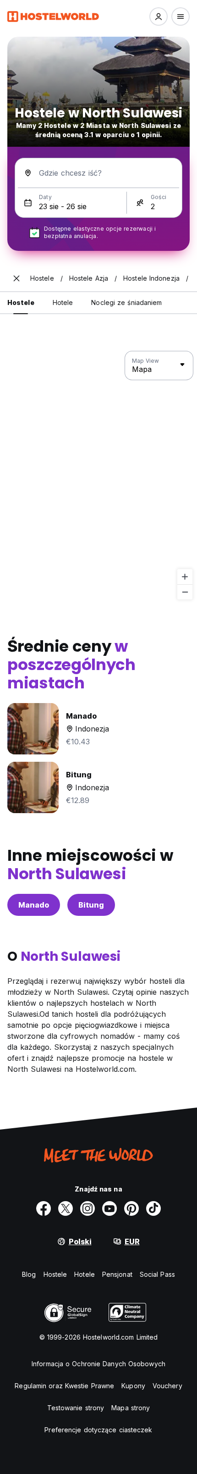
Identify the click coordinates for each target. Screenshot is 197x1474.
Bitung (91, 904)
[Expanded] (16, 278)
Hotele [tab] (63, 302)
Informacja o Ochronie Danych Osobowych (98, 1364)
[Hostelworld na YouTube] (109, 1208)
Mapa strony (130, 1408)
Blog (29, 1274)
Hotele (84, 1274)
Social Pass (157, 1274)
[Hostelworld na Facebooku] (43, 1208)
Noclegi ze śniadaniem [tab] (126, 302)
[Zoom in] (184, 576)
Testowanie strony (75, 1408)
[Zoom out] (184, 591)
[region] (98, 475)
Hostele (55, 1274)
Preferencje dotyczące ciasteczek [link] (98, 1430)
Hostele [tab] (20, 302)
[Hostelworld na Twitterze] (65, 1208)
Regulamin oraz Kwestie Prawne (64, 1386)
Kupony (133, 1386)
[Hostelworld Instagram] (87, 1208)
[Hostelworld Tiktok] (153, 1208)
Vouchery (167, 1386)
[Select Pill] (158, 16)
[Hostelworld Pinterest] (131, 1208)
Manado (33, 904)
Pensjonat (117, 1274)
